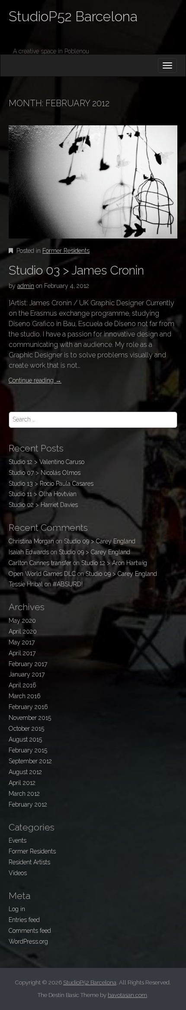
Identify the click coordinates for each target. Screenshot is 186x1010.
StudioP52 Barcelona (73, 16)
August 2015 (25, 739)
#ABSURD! (68, 584)
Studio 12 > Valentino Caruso (46, 461)
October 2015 (26, 728)
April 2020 (23, 631)
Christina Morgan (31, 541)
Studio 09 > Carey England (99, 541)
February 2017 (28, 663)
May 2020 (22, 620)
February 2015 (28, 750)
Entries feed (24, 919)
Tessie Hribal (26, 584)
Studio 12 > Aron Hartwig (114, 562)
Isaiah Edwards (29, 552)
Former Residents (66, 250)
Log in (17, 908)
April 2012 (22, 782)
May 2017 (22, 642)
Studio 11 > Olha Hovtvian (43, 493)
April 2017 (22, 653)
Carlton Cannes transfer (40, 562)
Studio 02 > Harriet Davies (43, 504)
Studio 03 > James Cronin (76, 270)
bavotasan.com (127, 995)
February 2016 (28, 706)
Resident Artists (29, 862)
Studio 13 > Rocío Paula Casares (51, 483)
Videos (18, 872)
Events (17, 840)
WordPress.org (28, 941)
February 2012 (28, 804)
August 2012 (25, 771)
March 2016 (25, 696)
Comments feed (30, 930)
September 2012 (30, 761)
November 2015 (30, 717)
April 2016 (22, 685)
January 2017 (27, 674)
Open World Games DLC (42, 573)
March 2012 (24, 793)
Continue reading (35, 380)
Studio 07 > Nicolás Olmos (44, 472)
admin (25, 285)
